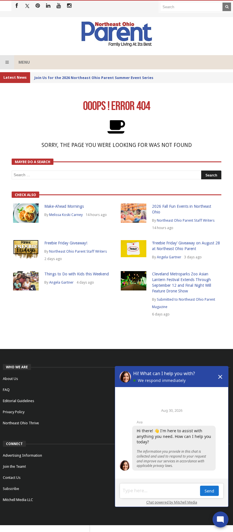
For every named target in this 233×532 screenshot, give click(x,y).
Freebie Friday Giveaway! (65, 243)
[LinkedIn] (48, 6)
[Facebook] (16, 6)
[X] (27, 6)
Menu (24, 62)
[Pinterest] (37, 6)
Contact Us (11, 477)
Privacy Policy (13, 412)
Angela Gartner (169, 257)
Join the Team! (14, 466)
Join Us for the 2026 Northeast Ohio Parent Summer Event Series (93, 78)
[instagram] (69, 6)
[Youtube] (58, 6)
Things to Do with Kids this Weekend (76, 274)
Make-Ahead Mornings (64, 206)
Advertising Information (22, 455)
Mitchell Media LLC (18, 500)
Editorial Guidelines (18, 401)
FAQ (6, 390)
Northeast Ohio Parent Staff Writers (186, 220)
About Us (10, 379)
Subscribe (11, 489)
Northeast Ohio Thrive (21, 423)
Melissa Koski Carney (66, 215)
